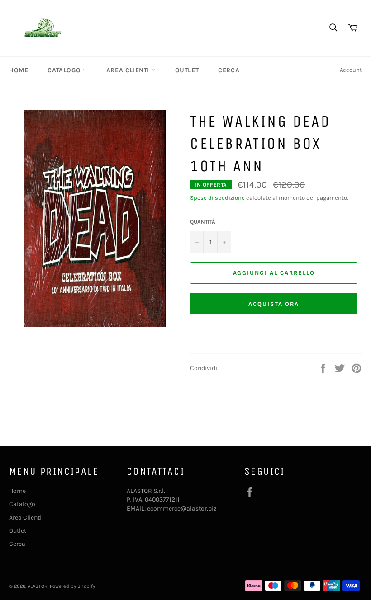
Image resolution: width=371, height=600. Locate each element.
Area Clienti (129, 70)
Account (351, 69)
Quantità (202, 222)
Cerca (228, 70)
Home (18, 70)
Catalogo (65, 70)
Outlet (187, 70)
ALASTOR (38, 586)
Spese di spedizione (217, 197)
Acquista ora (273, 303)
